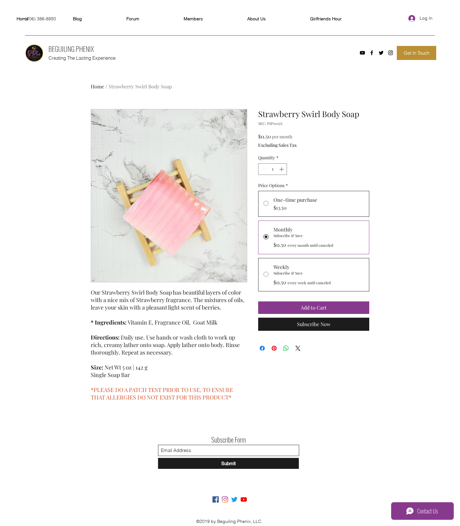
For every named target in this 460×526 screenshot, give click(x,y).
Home (97, 86)
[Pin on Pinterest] (274, 348)
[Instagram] (390, 53)
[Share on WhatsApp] (286, 348)
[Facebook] (372, 53)
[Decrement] (263, 169)
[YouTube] (362, 53)
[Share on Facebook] (262, 348)
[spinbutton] (272, 169)
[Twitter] (381, 53)
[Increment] (282, 169)
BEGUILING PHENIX (71, 49)
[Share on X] (298, 348)
